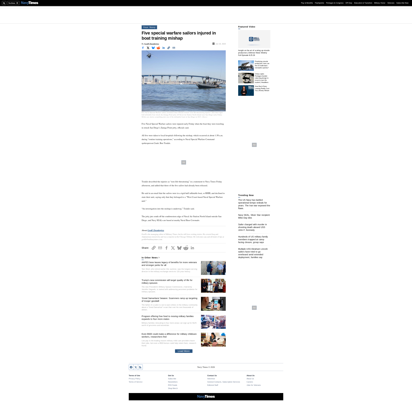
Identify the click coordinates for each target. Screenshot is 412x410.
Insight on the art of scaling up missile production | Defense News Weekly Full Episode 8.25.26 (254, 52)
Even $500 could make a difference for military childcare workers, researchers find (169, 335)
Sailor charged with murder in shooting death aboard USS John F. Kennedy (252, 227)
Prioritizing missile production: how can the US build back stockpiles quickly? (262, 64)
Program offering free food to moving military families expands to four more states (168, 317)
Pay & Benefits (307, 3)
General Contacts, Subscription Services (223, 382)
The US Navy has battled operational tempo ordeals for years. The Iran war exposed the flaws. (254, 204)
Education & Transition (363, 3)
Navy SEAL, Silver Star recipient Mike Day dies (254, 216)
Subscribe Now (402, 3)
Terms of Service (135, 382)
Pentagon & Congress (335, 3)
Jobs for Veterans (254, 385)
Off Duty (348, 3)
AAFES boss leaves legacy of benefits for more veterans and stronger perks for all (169, 263)
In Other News (150, 257)
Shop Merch (173, 388)
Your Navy (149, 27)
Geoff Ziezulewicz (151, 43)
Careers (250, 382)
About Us (250, 379)
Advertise (211, 379)
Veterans (390, 3)
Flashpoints (319, 3)
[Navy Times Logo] (29, 3)
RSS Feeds (172, 385)
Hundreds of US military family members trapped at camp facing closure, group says (253, 239)
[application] (254, 39)
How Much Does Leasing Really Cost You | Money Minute (262, 88)
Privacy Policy (134, 379)
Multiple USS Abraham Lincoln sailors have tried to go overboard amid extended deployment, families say (253, 253)
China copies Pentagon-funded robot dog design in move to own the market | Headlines (261, 78)
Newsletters (173, 382)
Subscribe (172, 379)
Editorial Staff (212, 385)
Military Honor (379, 3)
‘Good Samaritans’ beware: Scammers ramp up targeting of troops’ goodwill (169, 299)
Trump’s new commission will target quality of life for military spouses (167, 281)
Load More (184, 351)
